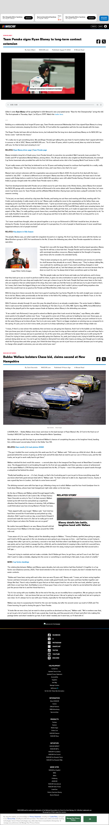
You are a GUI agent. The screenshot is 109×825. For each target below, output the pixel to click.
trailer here (59, 114)
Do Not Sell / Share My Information (54, 691)
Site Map (54, 682)
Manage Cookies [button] (54, 685)
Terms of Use (11, 818)
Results (28, 18)
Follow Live (54, 730)
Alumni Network (54, 795)
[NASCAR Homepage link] (54, 622)
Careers (54, 704)
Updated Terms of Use (54, 671)
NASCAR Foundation (54, 751)
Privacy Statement (35, 816)
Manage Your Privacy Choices (73, 819)
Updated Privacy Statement (54, 674)
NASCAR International (54, 784)
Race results (20, 447)
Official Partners (54, 706)
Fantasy (54, 722)
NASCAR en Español (54, 770)
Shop (100, 26)
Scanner (54, 725)
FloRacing (54, 778)
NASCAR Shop (54, 736)
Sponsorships (54, 712)
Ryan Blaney (7, 35)
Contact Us (55, 668)
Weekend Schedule (104, 18)
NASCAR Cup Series (9, 353)
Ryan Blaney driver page (22, 150)
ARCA (54, 775)
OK (90, 819)
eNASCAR (54, 781)
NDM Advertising (54, 709)
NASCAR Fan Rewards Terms (54, 757)
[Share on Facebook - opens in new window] (98, 42)
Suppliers (54, 680)
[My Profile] (105, 26)
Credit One (54, 789)
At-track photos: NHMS (35, 447)
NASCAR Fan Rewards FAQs (54, 760)
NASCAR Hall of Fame (54, 786)
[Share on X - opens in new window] (104, 42)
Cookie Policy (54, 816)
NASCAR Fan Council (54, 754)
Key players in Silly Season (23, 232)
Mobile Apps (54, 728)
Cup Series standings (21, 562)
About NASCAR (54, 701)
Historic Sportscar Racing (54, 792)
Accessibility (54, 677)
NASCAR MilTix (54, 749)
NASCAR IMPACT (55, 746)
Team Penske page (40, 150)
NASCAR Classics (54, 733)
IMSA (54, 773)
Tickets (94, 26)
